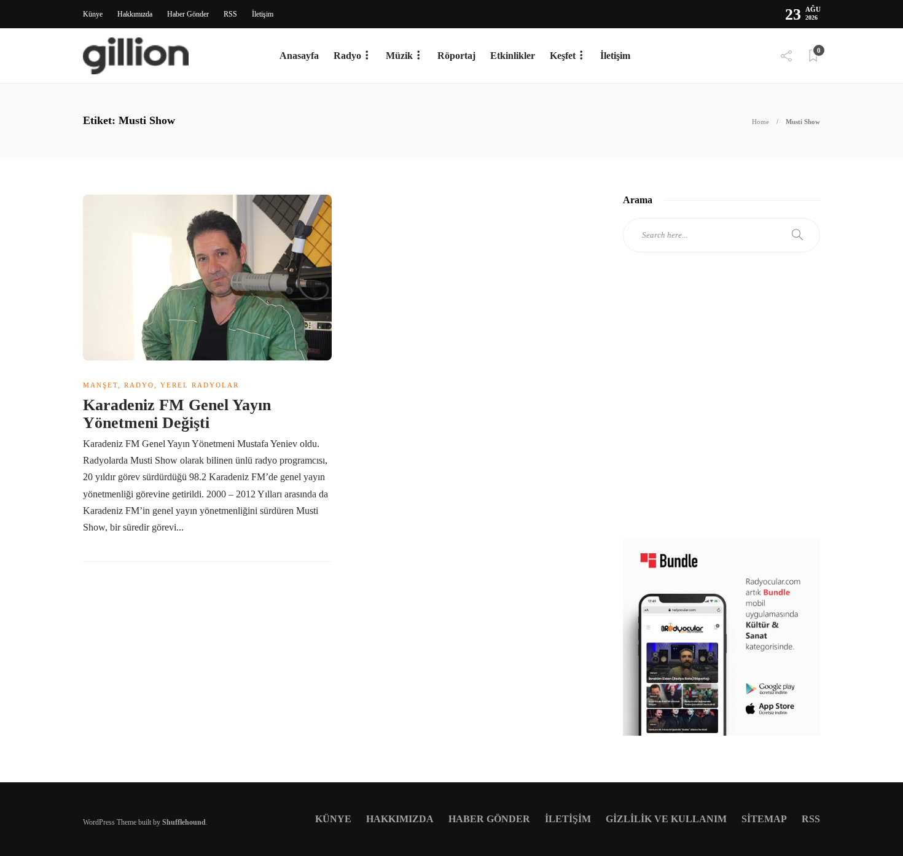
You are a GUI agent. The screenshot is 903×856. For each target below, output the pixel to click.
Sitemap (764, 819)
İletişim (262, 14)
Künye (93, 14)
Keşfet (563, 55)
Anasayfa (299, 55)
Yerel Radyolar (199, 385)
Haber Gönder (188, 14)
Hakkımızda (134, 14)
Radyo (347, 55)
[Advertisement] (721, 406)
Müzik (399, 55)
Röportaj (456, 55)
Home (760, 121)
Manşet (100, 385)
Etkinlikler (512, 55)
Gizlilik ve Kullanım (666, 819)
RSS (230, 14)
